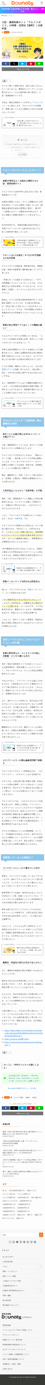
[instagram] (13, 1242)
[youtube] (24, 1242)
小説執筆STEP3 (24, 1204)
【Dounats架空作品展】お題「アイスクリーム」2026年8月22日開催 (21, 1143)
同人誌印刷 (7, 1300)
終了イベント (8, 1218)
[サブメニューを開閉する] (40, 1266)
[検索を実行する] (41, 1235)
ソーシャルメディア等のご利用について (17, 1330)
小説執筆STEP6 (9, 1211)
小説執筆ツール (9, 1215)
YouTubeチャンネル (29, 1078)
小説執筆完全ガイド (10, 1285)
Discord (12, 1078)
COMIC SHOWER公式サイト (14, 1290)
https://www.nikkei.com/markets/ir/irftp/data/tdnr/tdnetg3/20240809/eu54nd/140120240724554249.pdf (23, 1033)
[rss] (31, 1242)
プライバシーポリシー (11, 1335)
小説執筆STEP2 (9, 1204)
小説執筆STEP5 (23, 1208)
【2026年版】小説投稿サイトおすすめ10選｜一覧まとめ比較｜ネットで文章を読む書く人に (28, 242)
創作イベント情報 (9, 1276)
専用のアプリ (7, 369)
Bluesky (35, 1075)
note (18, 1078)
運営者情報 (7, 1325)
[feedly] (27, 1242)
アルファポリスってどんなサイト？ (22, 144)
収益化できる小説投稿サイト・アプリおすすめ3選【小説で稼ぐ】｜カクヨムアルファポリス (29, 747)
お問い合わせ (8, 1368)
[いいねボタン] (4, 80)
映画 (29, 1215)
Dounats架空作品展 (16, 1190)
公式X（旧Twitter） (22, 1075)
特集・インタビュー (10, 1271)
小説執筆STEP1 (25, 1201)
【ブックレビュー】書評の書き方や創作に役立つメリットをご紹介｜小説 (29, 403)
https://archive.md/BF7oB (15, 1039)
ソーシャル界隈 (18, 1097)
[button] (6, 64)
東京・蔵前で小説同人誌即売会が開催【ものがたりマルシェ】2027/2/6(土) (22, 1173)
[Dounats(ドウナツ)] (22, 3)
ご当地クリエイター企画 (12, 1281)
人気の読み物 (23, 1197)
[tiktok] (17, 1242)
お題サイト (31, 1190)
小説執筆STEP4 (9, 1208)
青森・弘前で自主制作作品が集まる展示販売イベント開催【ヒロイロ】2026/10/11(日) (22, 1133)
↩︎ (21, 1035)
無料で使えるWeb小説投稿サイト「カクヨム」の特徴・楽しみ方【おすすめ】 (29, 950)
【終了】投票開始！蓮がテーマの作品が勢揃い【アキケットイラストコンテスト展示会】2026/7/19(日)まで (22, 1163)
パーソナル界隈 (9, 1197)
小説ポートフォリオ (10, 1201)
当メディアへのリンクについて (14, 1349)
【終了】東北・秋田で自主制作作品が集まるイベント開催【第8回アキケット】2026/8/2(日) (22, 1152)
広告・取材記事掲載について (13, 1359)
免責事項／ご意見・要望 (12, 1364)
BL (5, 1190)
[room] (20, 1242)
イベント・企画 (9, 1194)
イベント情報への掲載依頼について (16, 1354)
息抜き (21, 1215)
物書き (28, 1097)
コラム (6, 32)
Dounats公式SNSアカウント (22, 1088)
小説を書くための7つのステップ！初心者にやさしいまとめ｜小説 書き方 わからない (29, 123)
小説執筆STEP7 (23, 1211)
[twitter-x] (10, 1242)
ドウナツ (27, 1317)
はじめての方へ (8, 1256)
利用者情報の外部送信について (14, 1344)
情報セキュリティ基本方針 (12, 1339)
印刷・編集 (36, 1197)
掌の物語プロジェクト (11, 1305)
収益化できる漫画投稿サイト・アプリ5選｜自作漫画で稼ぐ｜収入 (29, 569)
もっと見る (22, 154)
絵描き (35, 1097)
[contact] (35, 1242)
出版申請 (18, 518)
